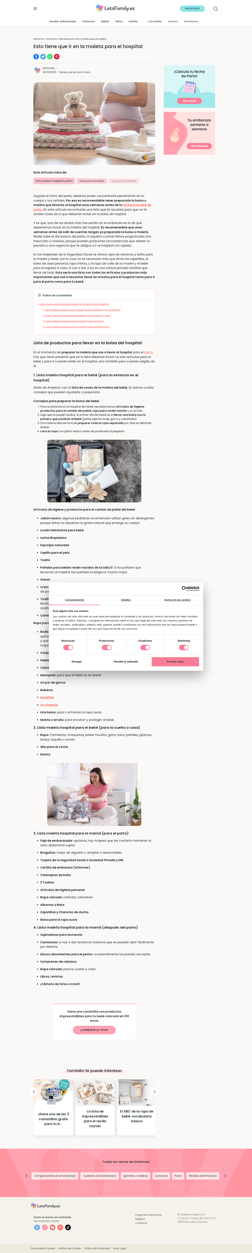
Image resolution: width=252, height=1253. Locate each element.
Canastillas (155, 21)
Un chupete (49, 705)
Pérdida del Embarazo (203, 1176)
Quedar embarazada (62, 21)
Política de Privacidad (97, 1248)
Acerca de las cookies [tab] (177, 599)
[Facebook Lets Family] (37, 1227)
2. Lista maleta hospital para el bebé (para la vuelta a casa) (77, 315)
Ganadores (191, 21)
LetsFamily (38, 38)
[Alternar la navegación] (35, 7)
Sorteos (173, 21)
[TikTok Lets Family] (68, 1227)
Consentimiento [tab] (74, 599)
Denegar (77, 661)
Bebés (105, 21)
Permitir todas (175, 661)
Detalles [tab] (126, 599)
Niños (118, 21)
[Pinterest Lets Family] (60, 1227)
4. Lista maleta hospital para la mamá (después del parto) (76, 327)
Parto (178, 1176)
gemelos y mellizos (135, 1176)
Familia (133, 21)
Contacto (141, 1223)
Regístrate (192, 8)
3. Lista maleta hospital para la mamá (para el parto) (73, 321)
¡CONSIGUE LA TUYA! (94, 1030)
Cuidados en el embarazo (99, 1176)
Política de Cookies (69, 1248)
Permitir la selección (126, 661)
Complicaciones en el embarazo (55, 1176)
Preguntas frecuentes (148, 1215)
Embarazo (88, 21)
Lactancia (161, 1176)
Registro (140, 1219)
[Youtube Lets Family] (52, 1227)
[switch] (107, 647)
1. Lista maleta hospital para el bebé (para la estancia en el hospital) (82, 310)
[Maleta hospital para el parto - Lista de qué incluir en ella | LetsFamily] (115, 6)
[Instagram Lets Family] (45, 1227)
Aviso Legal (119, 1248)
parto (148, 352)
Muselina (47, 697)
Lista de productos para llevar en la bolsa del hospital (74, 304)
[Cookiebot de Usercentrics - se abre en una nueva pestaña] (184, 588)
